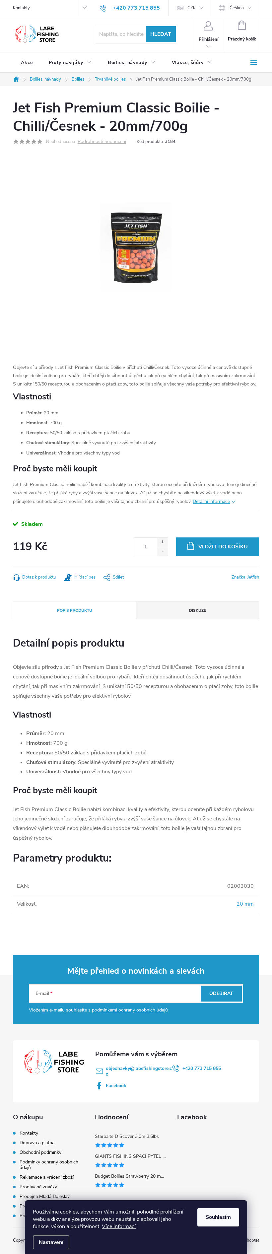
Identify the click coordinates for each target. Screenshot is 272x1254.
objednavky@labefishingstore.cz (139, 1071)
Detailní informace (211, 501)
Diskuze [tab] (197, 610)
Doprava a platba (37, 1143)
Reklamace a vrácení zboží (47, 1177)
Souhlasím (218, 1217)
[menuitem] (27, 62)
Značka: (245, 577)
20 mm (245, 904)
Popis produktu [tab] (74, 610)
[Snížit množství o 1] (162, 551)
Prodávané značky (38, 1187)
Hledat (160, 34)
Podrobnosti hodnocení (102, 142)
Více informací (119, 1226)
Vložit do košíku (223, 546)
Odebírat (221, 993)
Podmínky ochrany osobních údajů (49, 1165)
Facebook (116, 1085)
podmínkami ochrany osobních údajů (130, 1010)
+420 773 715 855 (201, 1068)
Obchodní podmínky (40, 1152)
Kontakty (21, 8)
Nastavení (51, 1242)
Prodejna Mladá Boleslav (45, 1196)
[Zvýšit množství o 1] (162, 542)
